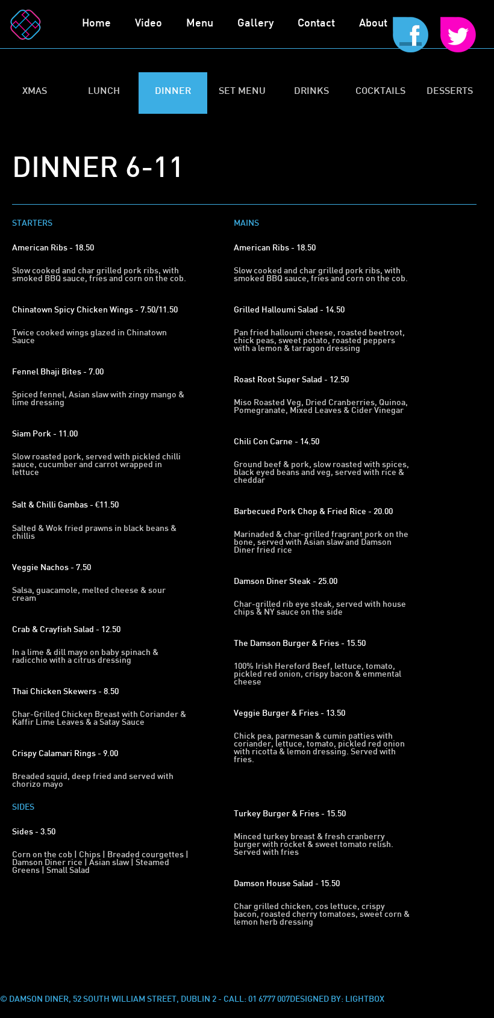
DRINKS (311, 91)
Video (148, 24)
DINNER (173, 91)
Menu (199, 24)
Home (96, 24)
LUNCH (104, 91)
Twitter (461, 46)
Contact (316, 24)
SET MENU (242, 91)
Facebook (410, 46)
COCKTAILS (380, 91)
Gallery (255, 24)
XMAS (34, 91)
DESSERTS (450, 91)
